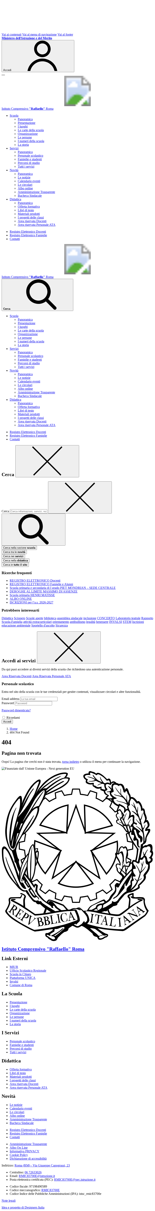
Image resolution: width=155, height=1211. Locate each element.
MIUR (14, 967)
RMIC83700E (50, 1190)
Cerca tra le (14, 552)
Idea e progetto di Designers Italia (23, 1207)
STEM (127, 621)
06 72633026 (33, 1172)
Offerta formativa (29, 206)
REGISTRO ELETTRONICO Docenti (35, 580)
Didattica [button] (15, 199)
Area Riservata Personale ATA (51, 676)
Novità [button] (14, 170)
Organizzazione (28, 133)
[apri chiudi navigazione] (3, 75)
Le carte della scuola (31, 130)
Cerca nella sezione (19, 547)
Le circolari (25, 184)
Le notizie (24, 177)
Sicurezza (62, 625)
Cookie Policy (19, 1155)
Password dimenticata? (16, 710)
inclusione (89, 618)
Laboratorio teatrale (128, 618)
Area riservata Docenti (32, 221)
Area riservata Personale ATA (37, 224)
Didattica (7, 618)
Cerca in (15, 564)
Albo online (25, 188)
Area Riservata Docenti (16, 676)
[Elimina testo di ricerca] (80, 497)
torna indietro (70, 761)
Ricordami (13, 717)
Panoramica (25, 119)
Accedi (7, 721)
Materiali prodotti (29, 214)
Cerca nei (13, 556)
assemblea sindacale (70, 618)
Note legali (9, 1200)
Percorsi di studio (29, 163)
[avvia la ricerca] (33, 530)
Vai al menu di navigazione (39, 34)
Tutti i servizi (26, 166)
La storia (23, 144)
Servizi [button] (14, 148)
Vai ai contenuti (11, 34)
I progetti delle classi (31, 217)
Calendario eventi (29, 181)
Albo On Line (19, 1147)
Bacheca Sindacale (30, 195)
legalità (90, 621)
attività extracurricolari (37, 621)
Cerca (5, 511)
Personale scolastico (30, 155)
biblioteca (50, 618)
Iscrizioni (138, 621)
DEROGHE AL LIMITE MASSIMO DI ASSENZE (44, 591)
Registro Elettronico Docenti (28, 231)
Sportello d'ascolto (43, 625)
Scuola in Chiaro (20, 974)
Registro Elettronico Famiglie (28, 235)
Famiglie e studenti (30, 159)
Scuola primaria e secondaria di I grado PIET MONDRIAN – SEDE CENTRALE (63, 588)
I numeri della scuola (31, 141)
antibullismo (77, 621)
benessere (102, 621)
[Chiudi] (47, 461)
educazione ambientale (16, 625)
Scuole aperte (34, 618)
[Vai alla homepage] (77, 105)
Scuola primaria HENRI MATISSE (32, 595)
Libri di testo (26, 210)
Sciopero (19, 618)
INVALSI (115, 621)
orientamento (60, 621)
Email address (10, 699)
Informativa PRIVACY (24, 1151)
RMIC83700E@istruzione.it (37, 1176)
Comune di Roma (21, 985)
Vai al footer (65, 34)
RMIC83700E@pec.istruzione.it (74, 1179)
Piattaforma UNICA (23, 978)
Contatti (15, 239)
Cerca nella (15, 560)
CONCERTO (106, 618)
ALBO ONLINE (21, 598)
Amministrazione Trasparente (36, 192)
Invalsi (14, 981)
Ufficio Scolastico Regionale (28, 970)
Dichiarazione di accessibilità (28, 1158)
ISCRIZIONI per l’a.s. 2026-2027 (31, 602)
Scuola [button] (14, 115)
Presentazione (26, 123)
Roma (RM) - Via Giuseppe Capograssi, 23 (42, 1165)
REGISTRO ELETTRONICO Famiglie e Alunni (41, 584)
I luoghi (23, 126)
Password (8, 703)
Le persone (25, 137)
